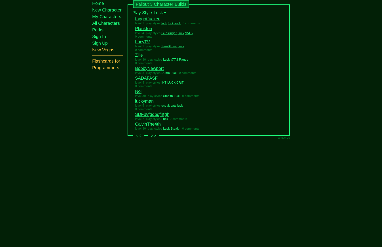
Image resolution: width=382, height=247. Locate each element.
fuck (171, 23)
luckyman (144, 101)
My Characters (106, 16)
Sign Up (100, 43)
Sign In (99, 36)
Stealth (168, 96)
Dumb (165, 73)
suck (177, 23)
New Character (107, 10)
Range (183, 59)
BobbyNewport (149, 68)
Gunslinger (169, 33)
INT (163, 82)
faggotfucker (147, 18)
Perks (97, 29)
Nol (138, 91)
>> (153, 135)
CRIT (180, 82)
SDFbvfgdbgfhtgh (152, 114)
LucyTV (142, 41)
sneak (165, 105)
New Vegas (103, 49)
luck (164, 23)
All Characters (106, 23)
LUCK (171, 82)
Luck (181, 33)
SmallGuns (169, 46)
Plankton (143, 28)
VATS (189, 33)
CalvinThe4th (148, 124)
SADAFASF (146, 78)
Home (98, 3)
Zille (139, 55)
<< (138, 135)
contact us (284, 137)
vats (173, 105)
